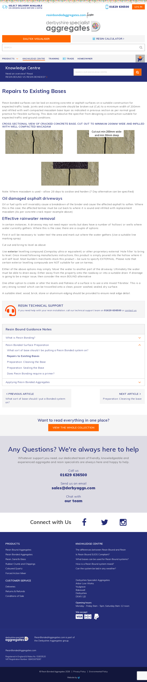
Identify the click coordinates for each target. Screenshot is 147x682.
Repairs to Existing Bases (23, 356)
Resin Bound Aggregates (18, 549)
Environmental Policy (98, 672)
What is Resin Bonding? (20, 337)
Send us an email (73, 485)
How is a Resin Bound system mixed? (95, 563)
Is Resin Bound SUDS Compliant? (93, 554)
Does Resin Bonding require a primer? (30, 373)
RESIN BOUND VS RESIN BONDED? (25, 76)
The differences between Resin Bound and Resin (101, 549)
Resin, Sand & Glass (15, 559)
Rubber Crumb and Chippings (20, 563)
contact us (131, 310)
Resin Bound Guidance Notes (29, 329)
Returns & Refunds (15, 591)
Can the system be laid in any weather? (96, 568)
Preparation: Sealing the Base (25, 367)
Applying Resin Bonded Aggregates (28, 382)
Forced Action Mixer (15, 573)
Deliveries (10, 586)
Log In (138, 6)
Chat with (73, 498)
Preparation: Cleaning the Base (26, 362)
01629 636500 (119, 6)
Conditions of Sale (14, 596)
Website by (73, 677)
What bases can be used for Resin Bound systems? (102, 559)
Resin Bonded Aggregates (19, 554)
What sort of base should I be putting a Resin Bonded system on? (47, 350)
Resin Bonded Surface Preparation (27, 345)
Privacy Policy (79, 672)
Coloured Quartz (13, 568)
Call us (73, 472)
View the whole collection (73, 427)
